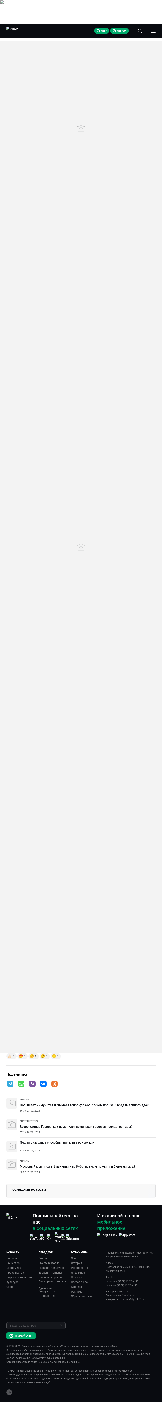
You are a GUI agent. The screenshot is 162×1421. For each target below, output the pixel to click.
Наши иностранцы (50, 1277)
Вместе (43, 1258)
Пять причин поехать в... (52, 1283)
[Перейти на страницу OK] (50, 1237)
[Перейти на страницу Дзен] (65, 1237)
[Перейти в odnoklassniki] (54, 1084)
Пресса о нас (79, 1282)
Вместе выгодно (49, 1263)
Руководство (79, 1267)
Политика (12, 1258)
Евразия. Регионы (50, 1272)
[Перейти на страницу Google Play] (107, 1237)
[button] (10, 1084)
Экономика (13, 1267)
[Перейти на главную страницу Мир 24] (12, 31)
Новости (76, 1277)
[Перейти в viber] (32, 1084)
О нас (74, 1258)
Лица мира (78, 1272)
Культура (12, 1282)
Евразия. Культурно (52, 1267)
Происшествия (15, 1272)
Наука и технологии (19, 1277)
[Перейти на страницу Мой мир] (58, 1237)
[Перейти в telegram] (10, 1084)
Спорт (10, 1286)
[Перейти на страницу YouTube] (36, 1237)
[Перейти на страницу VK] (43, 1237)
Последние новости (28, 1189)
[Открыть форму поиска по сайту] (140, 31)
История (76, 1263)
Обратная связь (81, 1296)
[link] (24, 1100)
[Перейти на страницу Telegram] (72, 1237)
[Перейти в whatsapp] (21, 1084)
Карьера (76, 1286)
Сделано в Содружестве (47, 1290)
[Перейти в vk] (43, 1084)
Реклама (76, 1291)
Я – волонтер (47, 1295)
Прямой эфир (23, 1335)
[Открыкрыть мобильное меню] (153, 31)
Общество (13, 1263)
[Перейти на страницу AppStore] (127, 1237)
